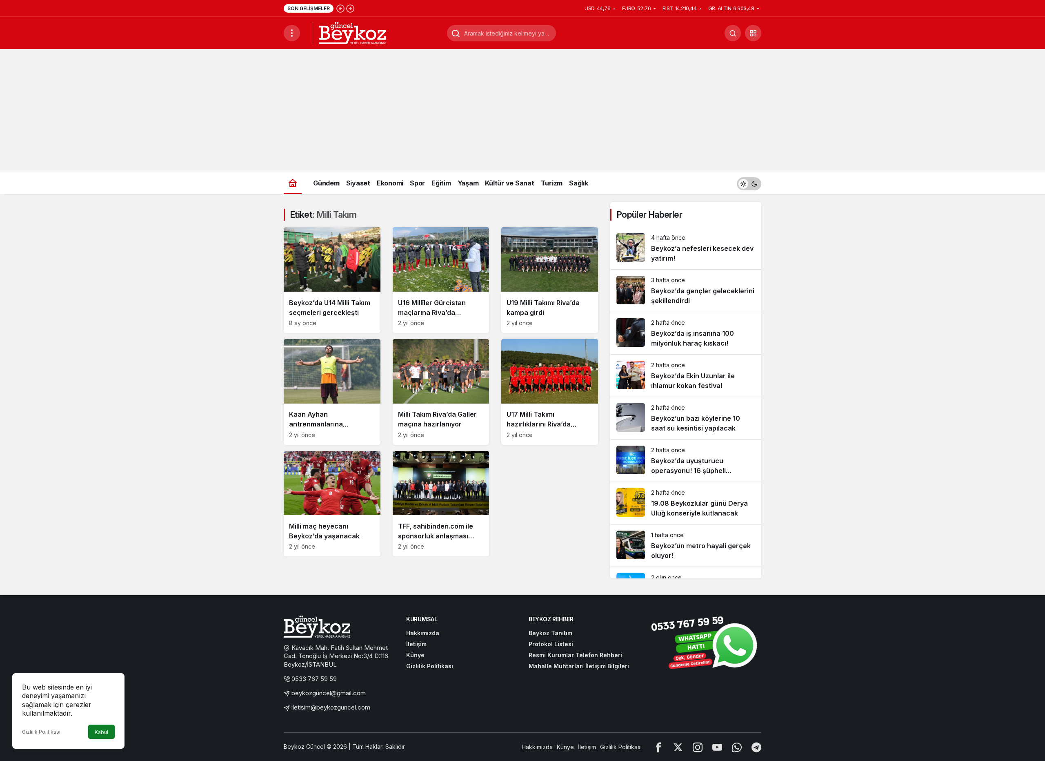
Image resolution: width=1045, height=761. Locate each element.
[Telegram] (756, 747)
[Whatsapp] (737, 747)
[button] (753, 33)
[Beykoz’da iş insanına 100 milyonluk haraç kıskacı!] (685, 333)
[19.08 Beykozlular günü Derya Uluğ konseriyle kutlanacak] (685, 503)
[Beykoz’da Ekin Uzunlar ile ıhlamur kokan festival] (685, 376)
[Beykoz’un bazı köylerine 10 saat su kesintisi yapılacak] (685, 418)
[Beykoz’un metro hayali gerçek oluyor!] (685, 545)
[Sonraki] (350, 8)
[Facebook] (658, 747)
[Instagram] (698, 747)
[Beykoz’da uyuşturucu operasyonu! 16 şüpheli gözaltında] (685, 461)
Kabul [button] (101, 732)
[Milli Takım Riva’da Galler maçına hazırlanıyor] (441, 392)
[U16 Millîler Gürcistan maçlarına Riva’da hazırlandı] (441, 280)
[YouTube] (717, 747)
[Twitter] (678, 747)
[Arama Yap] (733, 33)
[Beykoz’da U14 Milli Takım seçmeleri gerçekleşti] (332, 280)
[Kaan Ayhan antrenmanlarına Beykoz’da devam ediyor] (332, 392)
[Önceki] (340, 8)
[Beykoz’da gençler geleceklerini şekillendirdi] (685, 291)
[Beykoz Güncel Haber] (352, 32)
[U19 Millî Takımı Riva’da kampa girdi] (549, 280)
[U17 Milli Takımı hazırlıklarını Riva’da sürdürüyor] (549, 392)
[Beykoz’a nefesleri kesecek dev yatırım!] (685, 248)
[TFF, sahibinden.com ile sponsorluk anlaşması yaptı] (441, 504)
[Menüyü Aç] (292, 33)
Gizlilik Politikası (41, 732)
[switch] (749, 183)
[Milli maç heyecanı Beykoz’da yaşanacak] (332, 504)
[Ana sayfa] (293, 183)
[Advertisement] (522, 110)
